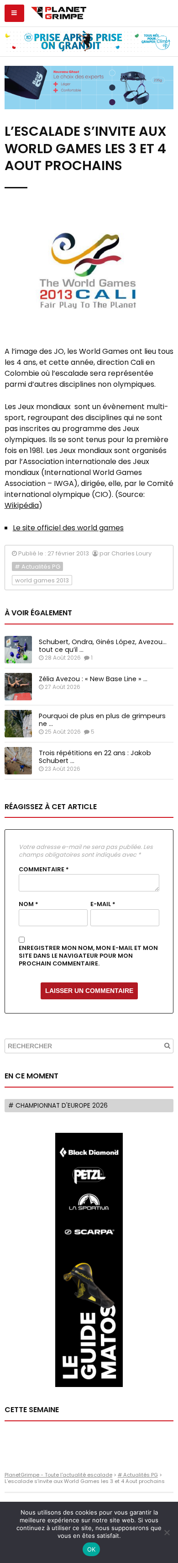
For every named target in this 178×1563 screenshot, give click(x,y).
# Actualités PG (37, 567)
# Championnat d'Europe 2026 (58, 1105)
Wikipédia (22, 505)
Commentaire (44, 869)
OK (91, 1549)
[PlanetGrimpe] (58, 12)
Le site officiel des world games (68, 528)
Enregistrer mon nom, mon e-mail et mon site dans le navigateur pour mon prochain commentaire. (88, 955)
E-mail (102, 904)
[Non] (166, 1532)
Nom (28, 904)
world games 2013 (42, 580)
